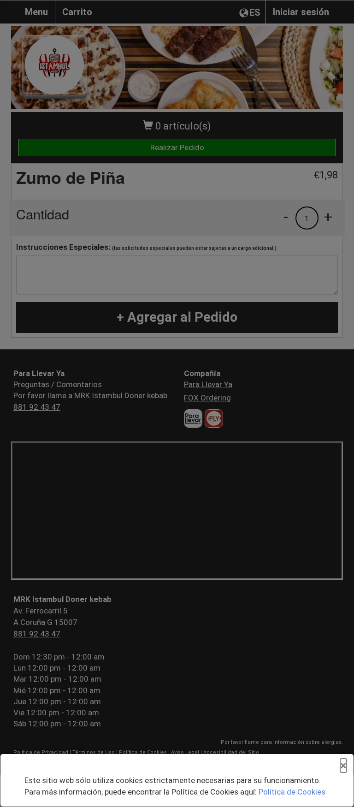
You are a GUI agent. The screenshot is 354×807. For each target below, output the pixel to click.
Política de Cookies (292, 791)
